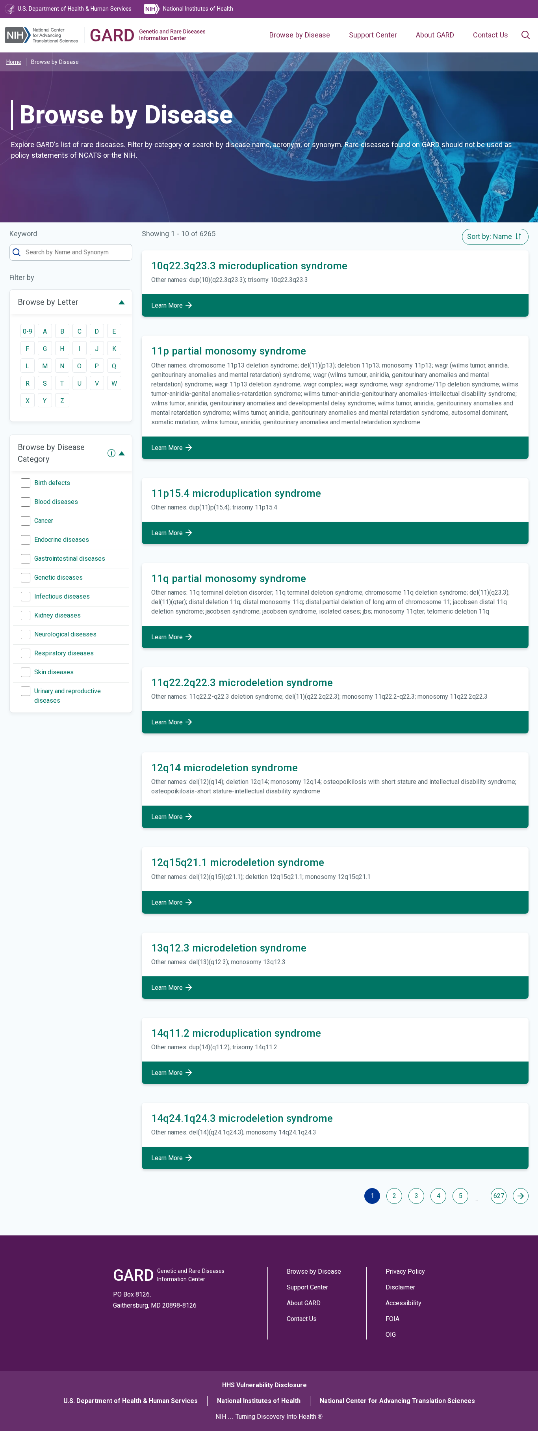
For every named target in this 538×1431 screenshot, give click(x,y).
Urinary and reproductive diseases (67, 696)
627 (498, 1195)
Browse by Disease (299, 35)
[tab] (71, 302)
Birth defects (52, 482)
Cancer (43, 520)
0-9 (27, 331)
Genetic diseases (58, 577)
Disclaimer (400, 1287)
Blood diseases (56, 501)
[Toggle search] (525, 35)
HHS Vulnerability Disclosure (264, 1385)
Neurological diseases (65, 634)
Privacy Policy (405, 1271)
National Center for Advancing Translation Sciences (397, 1400)
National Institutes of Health (259, 1400)
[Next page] (521, 1196)
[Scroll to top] (517, 1410)
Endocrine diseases (61, 539)
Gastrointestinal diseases (69, 558)
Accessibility (403, 1303)
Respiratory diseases (64, 653)
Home (13, 62)
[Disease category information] (111, 453)
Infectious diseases (62, 596)
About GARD (435, 35)
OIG (391, 1334)
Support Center (373, 35)
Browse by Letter (48, 302)
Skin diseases (54, 672)
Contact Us (490, 35)
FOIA (392, 1318)
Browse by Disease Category (51, 453)
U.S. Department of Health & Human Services (130, 1400)
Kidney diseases (57, 615)
